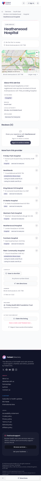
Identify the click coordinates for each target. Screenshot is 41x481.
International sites (8, 404)
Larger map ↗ (33, 74)
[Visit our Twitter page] (3, 370)
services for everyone (12, 117)
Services (8, 12)
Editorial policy (7, 425)
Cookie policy (7, 416)
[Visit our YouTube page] (10, 370)
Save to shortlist (14, 273)
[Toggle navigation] (37, 3)
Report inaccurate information (21, 327)
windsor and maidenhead (13, 110)
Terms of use (7, 422)
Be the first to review (13, 42)
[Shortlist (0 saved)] (23, 3)
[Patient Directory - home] (8, 3)
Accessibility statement (10, 413)
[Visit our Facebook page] (7, 370)
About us (5, 379)
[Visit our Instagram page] (16, 370)
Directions (23, 478)
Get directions (21, 284)
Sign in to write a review (20, 143)
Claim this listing (22, 319)
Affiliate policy (7, 427)
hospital (8, 98)
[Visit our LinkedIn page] (13, 370)
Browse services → (20, 447)
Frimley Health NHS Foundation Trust (19, 305)
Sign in (32, 3)
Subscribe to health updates (12, 399)
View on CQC (9, 295)
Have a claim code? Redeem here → (20, 323)
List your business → (20, 452)
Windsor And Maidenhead (12, 14)
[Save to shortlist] (36, 155)
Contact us (6, 390)
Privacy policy (7, 419)
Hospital (26, 14)
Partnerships (6, 384)
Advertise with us (8, 381)
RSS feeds (5, 402)
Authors (5, 387)
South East (17, 12)
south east (7, 104)
